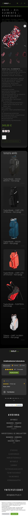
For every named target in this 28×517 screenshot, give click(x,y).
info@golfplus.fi (14, 495)
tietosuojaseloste (14, 469)
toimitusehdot (14, 472)
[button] (25, 26)
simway (14, 465)
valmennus (14, 476)
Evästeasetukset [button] (6, 513)
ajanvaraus (14, 454)
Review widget (10, 405)
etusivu (14, 450)
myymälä (14, 461)
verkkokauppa (14, 480)
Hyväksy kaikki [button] (14, 513)
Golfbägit (8, 19)
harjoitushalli (14, 457)
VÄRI (3, 128)
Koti (3, 19)
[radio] (3, 131)
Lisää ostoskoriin (11, 141)
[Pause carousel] (14, 400)
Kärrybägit (14, 19)
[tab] (5, 398)
